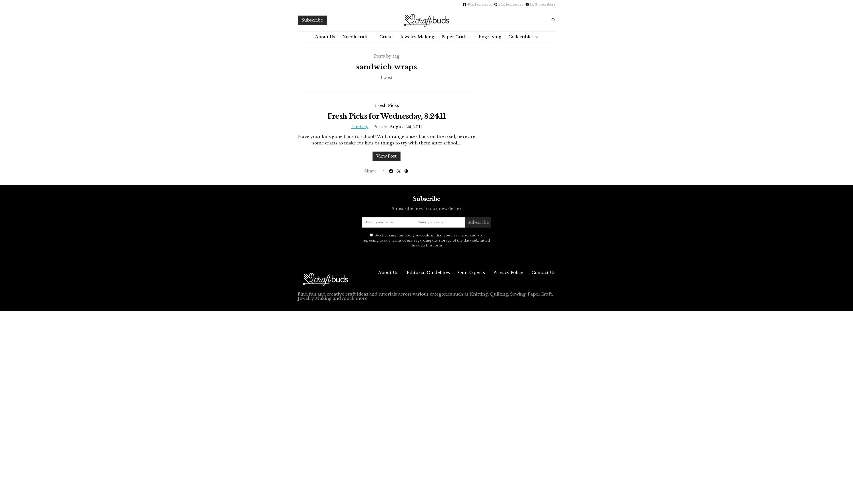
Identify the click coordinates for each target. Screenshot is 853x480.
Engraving (489, 36)
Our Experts (471, 272)
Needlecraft (355, 36)
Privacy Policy (508, 272)
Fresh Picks (386, 105)
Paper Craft (454, 36)
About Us (325, 36)
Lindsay (360, 126)
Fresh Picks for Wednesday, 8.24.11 (386, 116)
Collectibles (521, 36)
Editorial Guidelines (428, 272)
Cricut (386, 36)
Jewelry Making (417, 36)
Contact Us (543, 272)
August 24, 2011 (406, 126)
